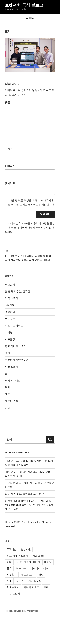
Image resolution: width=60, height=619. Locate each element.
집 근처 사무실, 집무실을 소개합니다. (25, 493)
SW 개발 (10, 305)
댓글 (8, 102)
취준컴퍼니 (11, 284)
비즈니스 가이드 (14, 325)
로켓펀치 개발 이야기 (17, 359)
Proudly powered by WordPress (21, 610)
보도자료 (10, 318)
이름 (8, 148)
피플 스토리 (11, 366)
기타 (7, 407)
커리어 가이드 (13, 380)
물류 (7, 373)
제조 (7, 394)
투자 (7, 387)
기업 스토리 (11, 298)
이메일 (9, 166)
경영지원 (10, 312)
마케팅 (8, 332)
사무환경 (10, 339)
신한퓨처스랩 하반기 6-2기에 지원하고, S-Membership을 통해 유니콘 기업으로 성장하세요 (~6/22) (29, 504)
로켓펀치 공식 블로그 (24, 5)
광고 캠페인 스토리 (15, 346)
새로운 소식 (11, 400)
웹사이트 (10, 183)
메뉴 (32, 18)
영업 (7, 353)
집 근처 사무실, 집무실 (17, 291)
